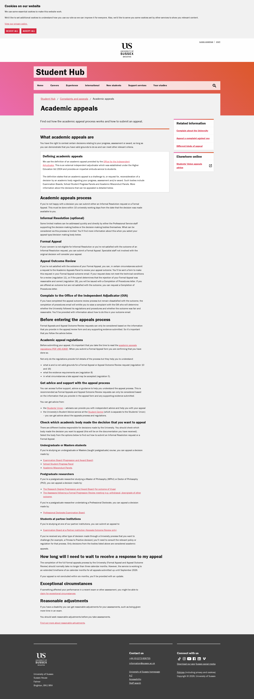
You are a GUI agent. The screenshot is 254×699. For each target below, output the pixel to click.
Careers (54, 85)
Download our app (186, 663)
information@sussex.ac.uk (142, 663)
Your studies (160, 85)
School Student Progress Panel (58, 463)
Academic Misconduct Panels (57, 467)
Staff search (135, 682)
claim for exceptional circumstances (57, 593)
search (214, 85)
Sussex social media (205, 663)
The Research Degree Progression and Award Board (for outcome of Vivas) (79, 489)
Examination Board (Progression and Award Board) (68, 460)
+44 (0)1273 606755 (139, 658)
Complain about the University (192, 130)
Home (40, 85)
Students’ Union (55, 407)
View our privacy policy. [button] (16, 23)
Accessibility (135, 679)
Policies (180, 672)
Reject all (12, 31)
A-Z (130, 675)
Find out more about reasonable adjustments (62, 622)
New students (113, 85)
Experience (72, 85)
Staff (218, 42)
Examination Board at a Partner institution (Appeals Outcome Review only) (80, 530)
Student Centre (95, 411)
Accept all (29, 31)
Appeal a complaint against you (193, 138)
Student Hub (60, 71)
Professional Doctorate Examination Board (64, 512)
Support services (137, 85)
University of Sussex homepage (144, 671)
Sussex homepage (206, 42)
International (92, 85)
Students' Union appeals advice (189, 165)
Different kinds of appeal (190, 146)
